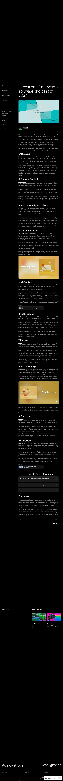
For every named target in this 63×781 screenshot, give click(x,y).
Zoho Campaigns (22, 233)
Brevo (19, 208)
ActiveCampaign (22, 369)
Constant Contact (22, 182)
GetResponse (21, 317)
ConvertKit (20, 419)
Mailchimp (20, 156)
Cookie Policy (53, 778)
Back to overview (5, 609)
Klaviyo (20, 343)
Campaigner (21, 284)
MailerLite (20, 443)
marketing (20, 362)
